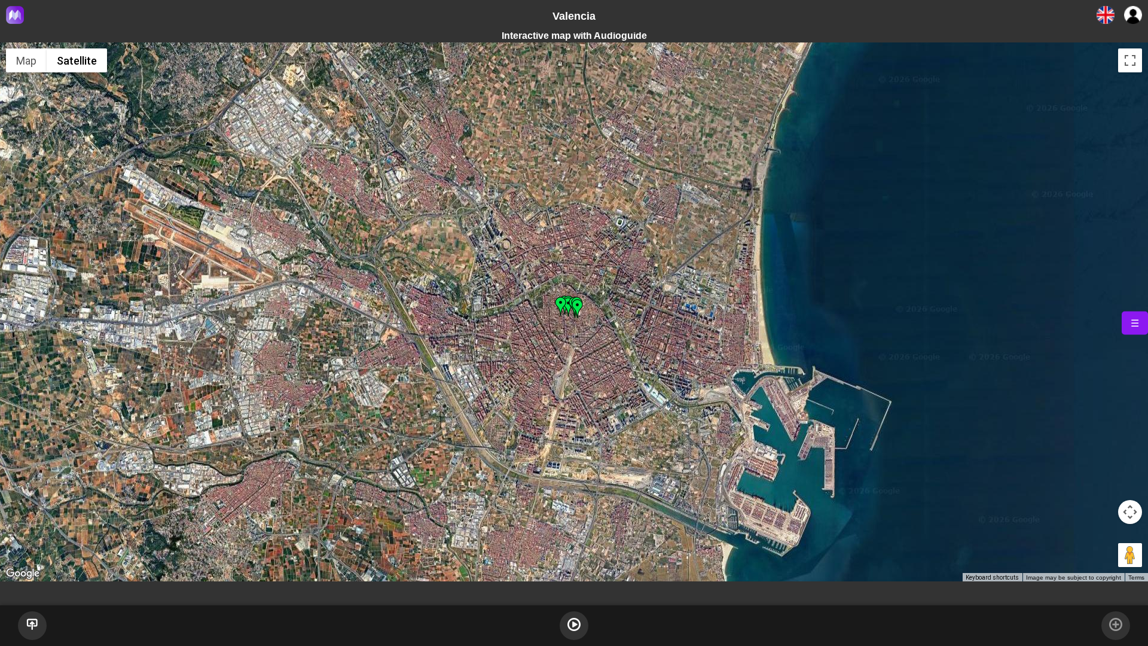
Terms (1136, 577)
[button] (577, 308)
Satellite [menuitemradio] (77, 60)
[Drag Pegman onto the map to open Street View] (1130, 555)
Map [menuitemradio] (26, 60)
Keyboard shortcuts (992, 577)
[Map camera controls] (1130, 512)
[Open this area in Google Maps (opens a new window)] (22, 573)
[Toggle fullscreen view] (1130, 60)
